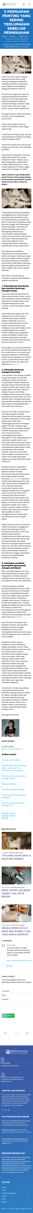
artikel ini (18, 617)
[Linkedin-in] (8, 1110)
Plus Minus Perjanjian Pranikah (13, 789)
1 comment (24, 47)
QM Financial (20, 44)
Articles (12, 36)
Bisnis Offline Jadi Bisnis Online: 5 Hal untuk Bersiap (16, 893)
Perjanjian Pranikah (9, 784)
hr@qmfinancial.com (15, 1172)
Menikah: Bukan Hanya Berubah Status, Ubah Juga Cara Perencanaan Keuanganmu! (14, 768)
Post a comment (8, 1015)
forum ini (15, 364)
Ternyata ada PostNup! (11, 760)
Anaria (9, 945)
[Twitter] (2, 1110)
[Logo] (9, 4)
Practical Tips (14, 47)
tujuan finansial (16, 479)
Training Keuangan (9, 1193)
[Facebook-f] (5, 1110)
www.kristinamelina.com (13, 749)
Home (4, 36)
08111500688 (5, 1063)
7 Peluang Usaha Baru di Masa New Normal (16, 857)
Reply (11, 966)
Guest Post (24, 36)
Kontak (4, 1202)
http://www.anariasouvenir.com (19, 960)
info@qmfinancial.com (10, 1066)
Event (4, 1190)
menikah (5, 813)
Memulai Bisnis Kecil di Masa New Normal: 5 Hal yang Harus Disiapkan (16, 931)
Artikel (4, 1196)
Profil (3, 1199)
